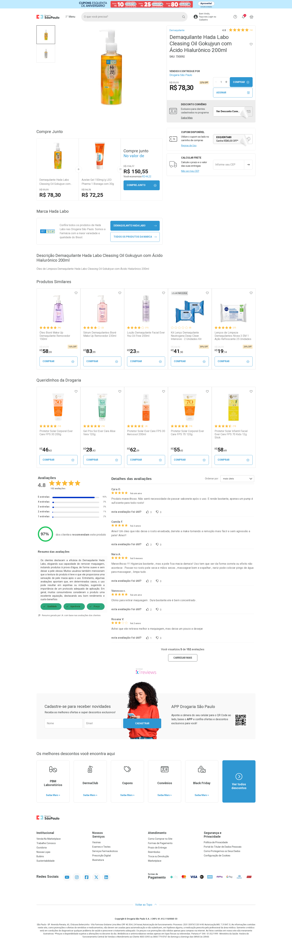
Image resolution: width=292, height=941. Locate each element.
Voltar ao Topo (144, 904)
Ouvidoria (41, 847)
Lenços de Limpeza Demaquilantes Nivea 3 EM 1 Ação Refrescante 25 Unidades (233, 336)
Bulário (40, 856)
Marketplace (154, 860)
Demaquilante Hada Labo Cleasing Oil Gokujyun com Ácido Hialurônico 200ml (54, 182)
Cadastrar (142, 723)
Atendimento (157, 833)
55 (177, 449)
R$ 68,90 (175, 347)
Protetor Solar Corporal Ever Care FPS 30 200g (56, 432)
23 (133, 351)
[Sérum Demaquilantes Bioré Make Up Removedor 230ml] (102, 309)
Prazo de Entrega (157, 847)
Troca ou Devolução (158, 856)
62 (133, 449)
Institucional (45, 833)
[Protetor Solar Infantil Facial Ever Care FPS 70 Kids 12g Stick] (233, 407)
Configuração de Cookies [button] (217, 855)
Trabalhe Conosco (46, 843)
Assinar (221, 92)
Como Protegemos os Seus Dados (222, 851)
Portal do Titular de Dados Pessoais (222, 846)
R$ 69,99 (44, 347)
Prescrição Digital (101, 855)
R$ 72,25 (92, 195)
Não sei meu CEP (190, 171)
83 (89, 351)
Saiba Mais (187, 117)
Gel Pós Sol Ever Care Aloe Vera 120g (99, 432)
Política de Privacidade (216, 842)
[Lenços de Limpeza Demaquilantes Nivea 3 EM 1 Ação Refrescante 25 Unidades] (233, 309)
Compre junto (136, 185)
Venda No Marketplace (48, 838)
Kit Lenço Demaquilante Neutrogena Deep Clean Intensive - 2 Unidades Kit (186, 336)
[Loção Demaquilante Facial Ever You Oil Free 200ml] (146, 309)
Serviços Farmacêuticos (105, 851)
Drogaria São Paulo (180, 75)
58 (46, 351)
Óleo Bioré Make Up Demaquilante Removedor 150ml (55, 336)
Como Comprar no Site (160, 838)
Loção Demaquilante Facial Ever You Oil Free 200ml (146, 334)
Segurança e (212, 834)
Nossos (98, 834)
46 (46, 449)
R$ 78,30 (50, 195)
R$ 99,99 (44, 189)
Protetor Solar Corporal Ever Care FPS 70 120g (187, 432)
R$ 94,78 (86, 189)
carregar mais (182, 657)
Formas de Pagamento (160, 843)
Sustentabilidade (45, 860)
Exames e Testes (101, 846)
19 (221, 351)
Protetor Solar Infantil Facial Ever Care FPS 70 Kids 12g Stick (231, 434)
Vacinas (96, 842)
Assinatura (98, 860)
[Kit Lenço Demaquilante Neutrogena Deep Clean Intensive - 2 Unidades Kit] (190, 309)
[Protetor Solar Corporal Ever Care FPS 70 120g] (190, 407)
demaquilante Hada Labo (129, 225)
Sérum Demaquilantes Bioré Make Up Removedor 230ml (99, 334)
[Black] (146, 4)
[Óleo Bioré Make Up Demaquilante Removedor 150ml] (58, 309)
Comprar (239, 82)
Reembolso (154, 852)
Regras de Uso (189, 145)
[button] (45, 34)
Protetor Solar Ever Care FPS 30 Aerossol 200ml (146, 432)
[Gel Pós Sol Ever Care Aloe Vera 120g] (102, 407)
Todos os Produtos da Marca (133, 236)
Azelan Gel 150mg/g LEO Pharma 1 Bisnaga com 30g (98, 181)
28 (89, 449)
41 (177, 351)
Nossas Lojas (43, 852)
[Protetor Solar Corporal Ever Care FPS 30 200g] (58, 407)
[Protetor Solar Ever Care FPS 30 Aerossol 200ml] (146, 407)
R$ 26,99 (219, 347)
